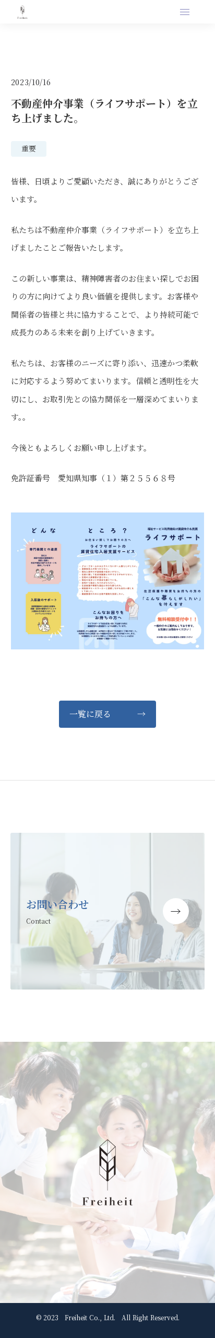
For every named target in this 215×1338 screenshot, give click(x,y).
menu (184, 12)
